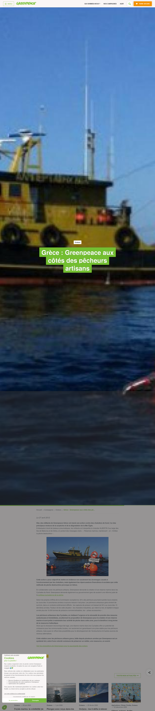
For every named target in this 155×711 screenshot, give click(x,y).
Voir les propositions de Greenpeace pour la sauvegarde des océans (62, 646)
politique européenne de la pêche (50, 595)
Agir (122, 4)
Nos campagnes (110, 4)
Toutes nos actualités (126, 676)
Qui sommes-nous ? (92, 4)
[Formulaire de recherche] (129, 3)
